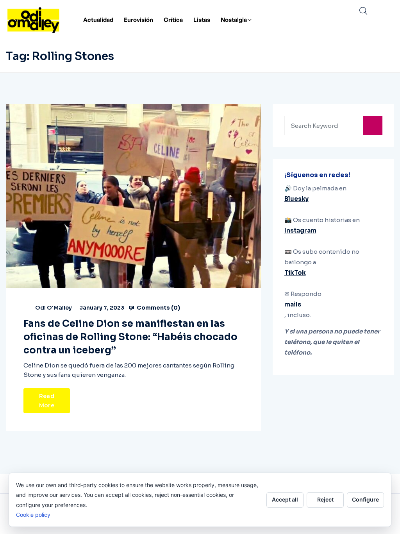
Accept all (285, 499)
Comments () (158, 308)
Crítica (173, 19)
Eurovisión (138, 19)
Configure (365, 499)
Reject (325, 499)
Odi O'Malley (53, 307)
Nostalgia (234, 19)
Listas (201, 19)
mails (292, 304)
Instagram (300, 230)
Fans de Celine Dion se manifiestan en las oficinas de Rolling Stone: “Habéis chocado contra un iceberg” (130, 337)
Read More (46, 400)
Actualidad (98, 19)
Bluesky (296, 198)
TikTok (295, 272)
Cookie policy (33, 514)
